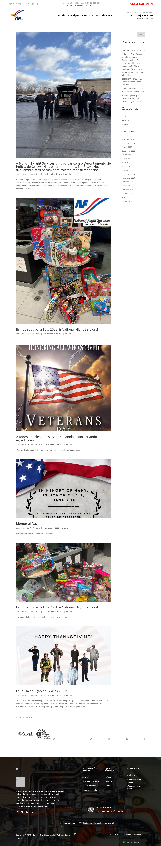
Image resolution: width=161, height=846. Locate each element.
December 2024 (128, 143)
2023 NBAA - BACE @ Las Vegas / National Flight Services (132, 82)
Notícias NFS (104, 16)
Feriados (68, 174)
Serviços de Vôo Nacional (30, 174)
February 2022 (128, 170)
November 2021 (128, 178)
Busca (141, 34)
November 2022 (128, 155)
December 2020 (128, 185)
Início (61, 16)
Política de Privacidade (90, 781)
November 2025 (128, 139)
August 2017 (127, 197)
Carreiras (108, 786)
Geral (124, 116)
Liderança (108, 781)
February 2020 (128, 189)
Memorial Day (26, 523)
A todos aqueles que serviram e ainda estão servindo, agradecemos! (57, 438)
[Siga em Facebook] (24, 4)
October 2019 (127, 193)
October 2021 (127, 182)
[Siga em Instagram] (28, 4)
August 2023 (127, 147)
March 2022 (127, 166)
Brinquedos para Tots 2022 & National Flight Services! (57, 329)
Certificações (131, 775)
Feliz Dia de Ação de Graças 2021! (41, 691)
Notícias (125, 124)
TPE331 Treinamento (89, 786)
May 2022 (126, 158)
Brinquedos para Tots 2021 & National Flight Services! (57, 607)
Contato (87, 16)
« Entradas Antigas (24, 717)
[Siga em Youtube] (37, 4)
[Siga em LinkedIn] (33, 4)
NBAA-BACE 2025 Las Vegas (133, 50)
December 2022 (128, 151)
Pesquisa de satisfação (90, 790)
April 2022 (126, 162)
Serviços (73, 16)
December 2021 (128, 174)
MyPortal (108, 777)
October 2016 (127, 201)
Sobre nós (86, 777)
